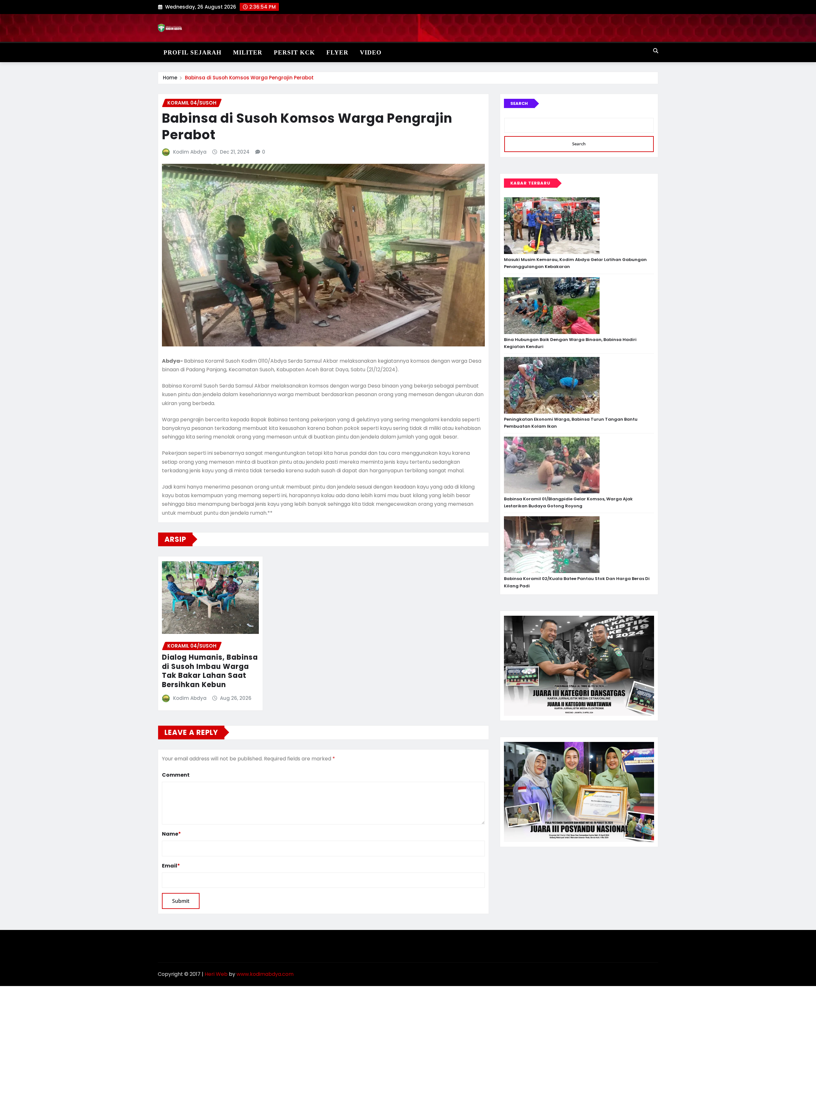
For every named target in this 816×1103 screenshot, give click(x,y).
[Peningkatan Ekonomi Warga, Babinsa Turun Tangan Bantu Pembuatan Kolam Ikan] (552, 385)
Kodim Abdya (190, 152)
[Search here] (655, 50)
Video (371, 52)
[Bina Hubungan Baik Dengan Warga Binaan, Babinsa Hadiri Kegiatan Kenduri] (552, 305)
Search (519, 103)
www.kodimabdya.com (265, 974)
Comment (176, 775)
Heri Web (216, 974)
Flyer (337, 52)
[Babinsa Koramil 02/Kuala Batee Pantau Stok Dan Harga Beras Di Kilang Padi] (552, 544)
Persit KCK (294, 52)
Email (171, 865)
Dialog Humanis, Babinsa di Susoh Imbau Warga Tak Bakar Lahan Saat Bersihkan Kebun (210, 671)
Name (171, 834)
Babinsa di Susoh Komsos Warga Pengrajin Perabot (249, 77)
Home (170, 77)
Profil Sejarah (193, 52)
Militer (247, 52)
